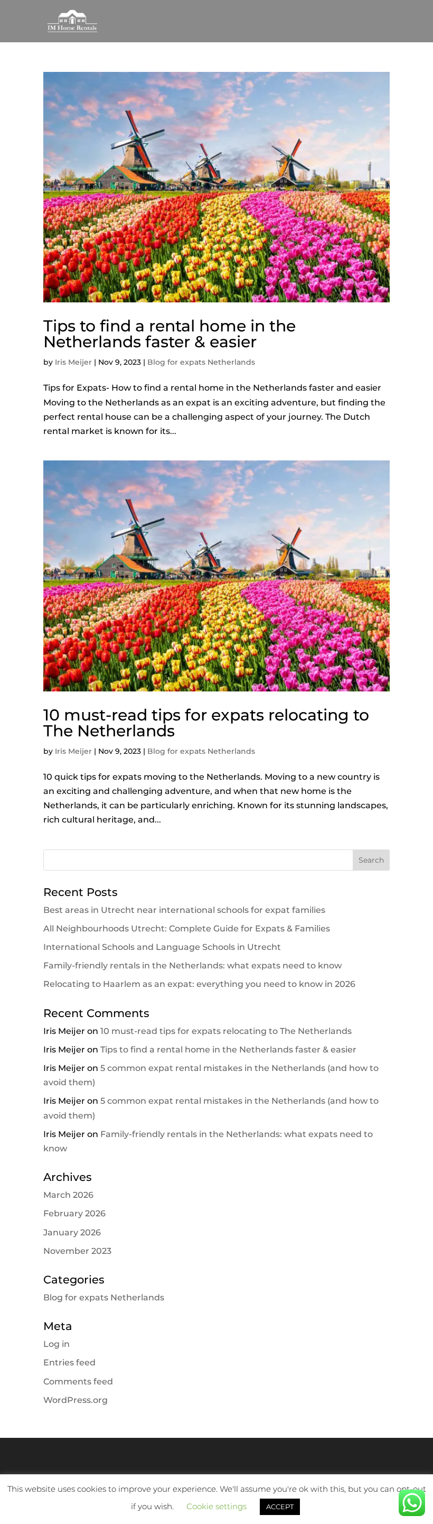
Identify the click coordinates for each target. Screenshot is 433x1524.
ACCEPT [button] (280, 1506)
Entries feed (69, 1362)
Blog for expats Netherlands (201, 362)
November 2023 (77, 1251)
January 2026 (72, 1232)
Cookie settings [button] (216, 1506)
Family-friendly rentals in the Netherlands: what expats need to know (192, 965)
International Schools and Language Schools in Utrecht (162, 947)
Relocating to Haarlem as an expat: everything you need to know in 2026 (199, 984)
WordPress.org (75, 1400)
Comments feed (78, 1382)
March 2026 (68, 1195)
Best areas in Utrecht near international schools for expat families (184, 910)
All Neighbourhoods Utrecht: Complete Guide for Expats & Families (186, 928)
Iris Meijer (73, 362)
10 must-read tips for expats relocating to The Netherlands (206, 723)
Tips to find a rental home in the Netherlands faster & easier (169, 334)
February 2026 (74, 1213)
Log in (56, 1344)
